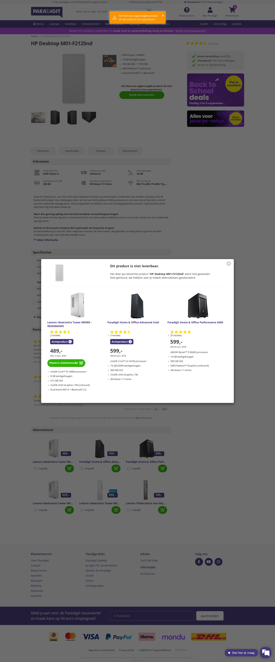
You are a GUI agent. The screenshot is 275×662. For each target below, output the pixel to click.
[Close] (229, 263)
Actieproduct (60, 341)
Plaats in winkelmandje (63, 362)
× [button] (163, 15)
